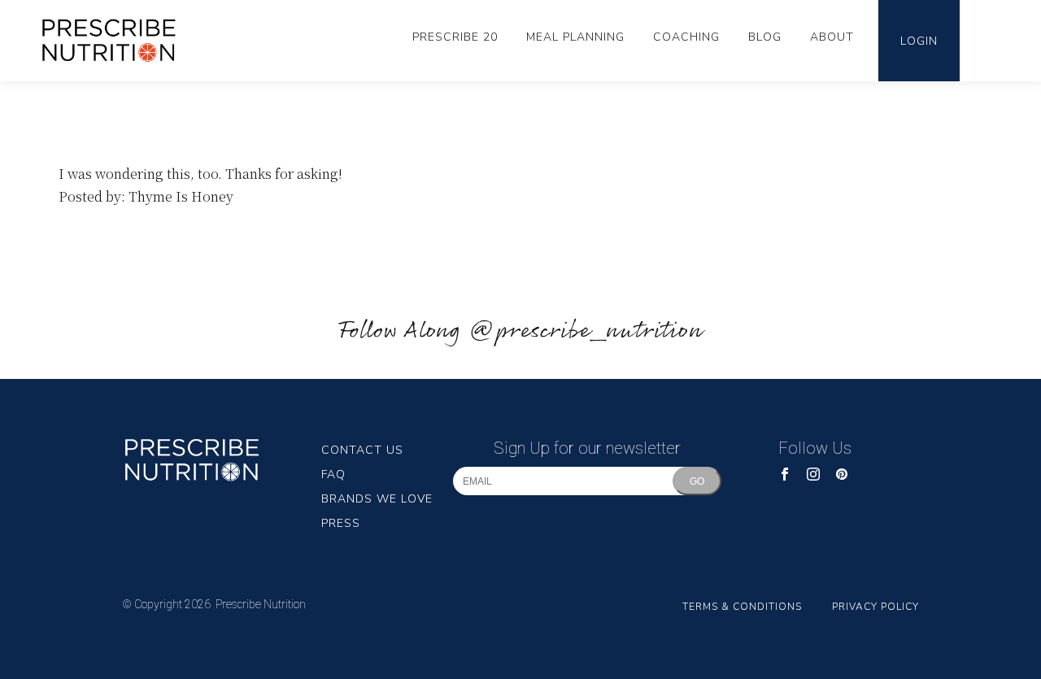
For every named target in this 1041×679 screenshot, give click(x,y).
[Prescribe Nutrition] (117, 40)
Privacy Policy (875, 606)
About (832, 37)
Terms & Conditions (742, 606)
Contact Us (362, 450)
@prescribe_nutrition (585, 331)
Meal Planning (575, 37)
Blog (765, 37)
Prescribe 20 (455, 37)
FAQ (333, 474)
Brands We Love (377, 499)
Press (340, 523)
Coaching (686, 37)
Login (919, 41)
